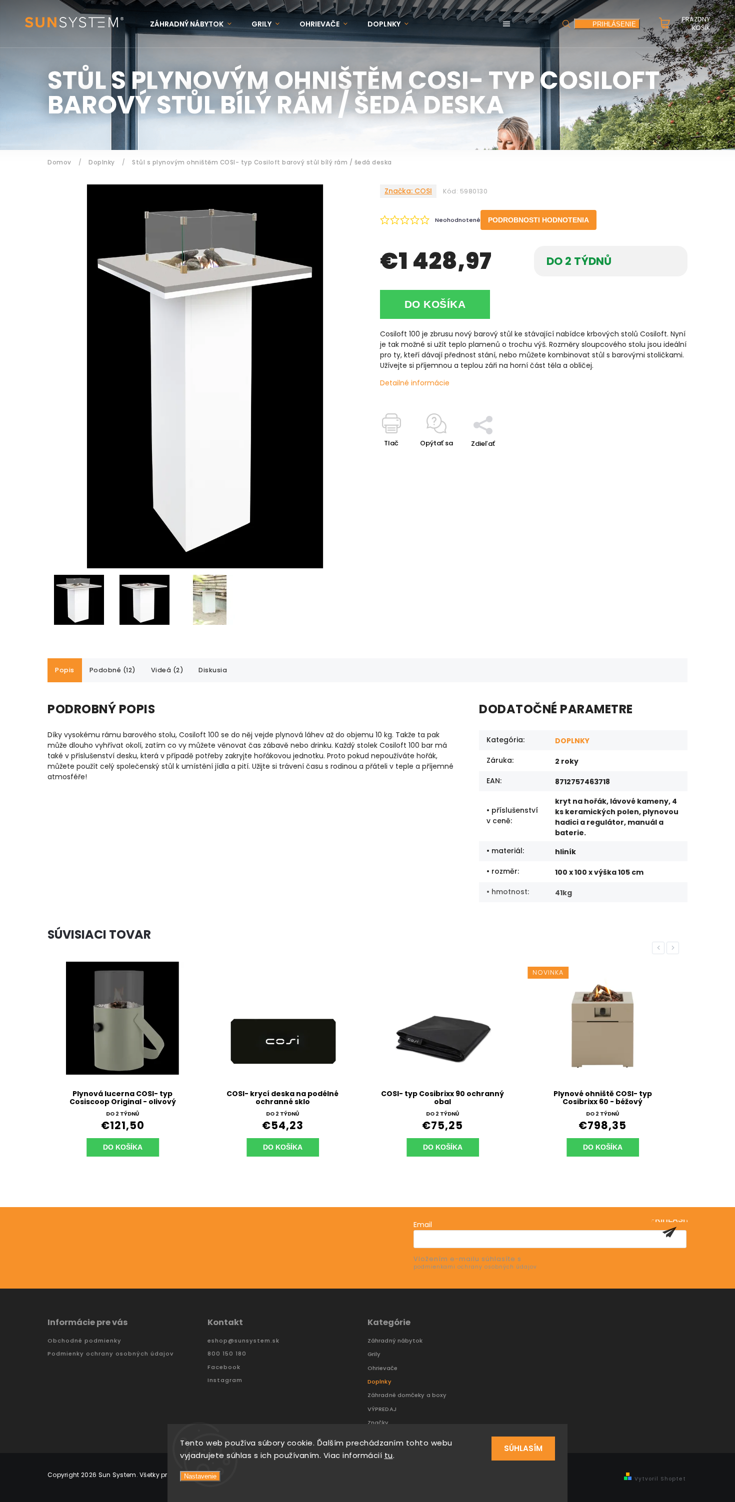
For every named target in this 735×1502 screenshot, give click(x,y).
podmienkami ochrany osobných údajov (475, 1267)
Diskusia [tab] (212, 670)
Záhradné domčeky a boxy (407, 1395)
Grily (374, 1354)
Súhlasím (523, 1448)
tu (388, 1455)
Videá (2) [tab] (167, 670)
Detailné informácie (415, 383)
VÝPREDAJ (382, 1409)
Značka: (408, 191)
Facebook (224, 1367)
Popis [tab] (64, 670)
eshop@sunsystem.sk (244, 1341)
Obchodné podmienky (85, 1341)
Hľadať (566, 23)
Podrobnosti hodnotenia (538, 220)
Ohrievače (383, 1368)
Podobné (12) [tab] (113, 670)
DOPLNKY (572, 741)
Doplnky (380, 1382)
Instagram (225, 1380)
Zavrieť (653, 461)
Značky (378, 1423)
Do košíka (435, 304)
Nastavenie (200, 1476)
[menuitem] (196, 24)
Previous (660, 948)
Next (674, 948)
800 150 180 (227, 1354)
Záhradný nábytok (395, 1341)
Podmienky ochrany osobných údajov (111, 1354)
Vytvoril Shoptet (660, 1479)
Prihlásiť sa (670, 1232)
